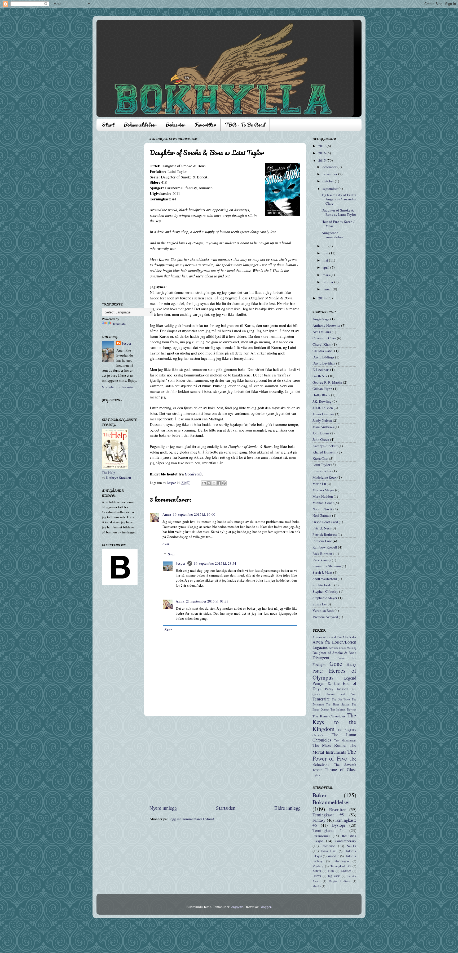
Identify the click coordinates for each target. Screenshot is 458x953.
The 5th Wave (341, 699)
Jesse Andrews (323, 426)
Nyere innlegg (163, 807)
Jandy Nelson (322, 420)
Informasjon (341, 861)
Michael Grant (323, 502)
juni (326, 253)
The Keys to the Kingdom (334, 722)
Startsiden (225, 807)
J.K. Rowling (322, 401)
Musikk (316, 886)
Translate (119, 323)
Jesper (181, 563)
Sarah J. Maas (322, 572)
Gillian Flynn (322, 388)
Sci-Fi (351, 845)
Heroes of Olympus (334, 674)
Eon (354, 658)
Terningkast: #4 (328, 830)
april (326, 267)
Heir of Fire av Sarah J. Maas (338, 223)
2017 (322, 145)
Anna (166, 514)
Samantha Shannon (326, 566)
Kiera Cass (320, 458)
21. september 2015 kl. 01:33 (207, 601)
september (330, 188)
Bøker (319, 795)
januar (328, 289)
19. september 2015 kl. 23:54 (215, 563)
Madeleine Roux (324, 477)
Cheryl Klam (322, 344)
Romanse (328, 845)
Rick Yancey (321, 560)
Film (331, 871)
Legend (350, 678)
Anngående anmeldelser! (333, 234)
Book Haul (329, 851)
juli (325, 246)
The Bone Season (337, 704)
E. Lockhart (320, 369)
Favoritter (205, 125)
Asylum (333, 648)
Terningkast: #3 (341, 866)
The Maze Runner (329, 745)
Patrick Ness (321, 528)
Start (108, 125)
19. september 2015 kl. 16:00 (194, 514)
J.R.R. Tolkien (322, 407)
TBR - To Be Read (245, 125)
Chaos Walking (347, 648)
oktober (329, 181)
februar (328, 282)
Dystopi (338, 825)
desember (330, 166)
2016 (322, 153)
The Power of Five (334, 755)
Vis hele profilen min (117, 387)
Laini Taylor (321, 464)
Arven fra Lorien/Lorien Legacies (334, 644)
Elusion (341, 658)
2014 (322, 298)
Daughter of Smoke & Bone (334, 652)
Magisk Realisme (339, 881)
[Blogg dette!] (209, 483)
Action (316, 871)
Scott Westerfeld (324, 578)
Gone (335, 663)
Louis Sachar (322, 471)
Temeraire (321, 699)
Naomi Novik (322, 509)
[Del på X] (214, 483)
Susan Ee (319, 604)
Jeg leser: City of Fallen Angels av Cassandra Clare (339, 199)
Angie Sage (320, 319)
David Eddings (323, 357)
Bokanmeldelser (140, 125)
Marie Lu (319, 483)
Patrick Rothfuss (324, 534)
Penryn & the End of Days (334, 685)
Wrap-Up (333, 856)
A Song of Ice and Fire (327, 637)
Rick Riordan (322, 553)
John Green (320, 439)
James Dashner (323, 414)
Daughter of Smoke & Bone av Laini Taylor (339, 212)
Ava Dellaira (321, 331)
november (330, 174)
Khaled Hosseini (324, 452)
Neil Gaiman (321, 515)
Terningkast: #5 (328, 815)
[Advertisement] (225, 760)
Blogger (265, 906)
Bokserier (175, 125)
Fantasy (318, 820)
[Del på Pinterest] (224, 483)
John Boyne (320, 433)
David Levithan (323, 363)
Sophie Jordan (322, 585)
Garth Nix (319, 376)
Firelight (318, 664)
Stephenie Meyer (324, 597)
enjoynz (237, 906)
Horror (316, 876)
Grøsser (346, 871)
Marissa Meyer (323, 490)
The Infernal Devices (343, 709)
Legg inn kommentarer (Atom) (191, 818)
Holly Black (321, 395)
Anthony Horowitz (326, 325)
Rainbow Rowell (324, 547)
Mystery (317, 866)
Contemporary (345, 840)
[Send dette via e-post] (203, 483)
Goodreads (193, 474)
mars (327, 274)
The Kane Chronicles (328, 716)
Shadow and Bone (341, 694)
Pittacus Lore (322, 540)
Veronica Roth (323, 610)
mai (326, 260)
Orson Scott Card (325, 521)
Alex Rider (349, 637)
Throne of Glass (340, 769)
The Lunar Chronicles (334, 737)
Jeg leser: (334, 876)
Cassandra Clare (324, 338)
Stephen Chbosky (325, 591)
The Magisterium (345, 740)
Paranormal (321, 835)
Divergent (320, 657)
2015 (322, 160)
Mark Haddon (322, 496)
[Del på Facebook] (219, 483)
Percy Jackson (336, 688)
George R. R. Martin (327, 382)
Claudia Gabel (322, 350)
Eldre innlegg (287, 807)
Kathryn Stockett (118, 477)
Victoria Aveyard (325, 616)
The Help (108, 472)
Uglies (316, 775)
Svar (165, 543)
